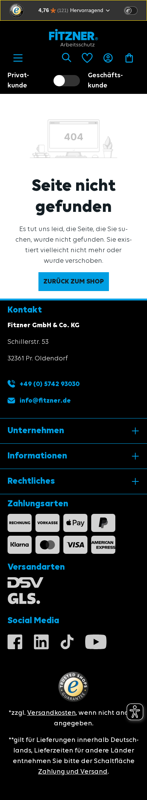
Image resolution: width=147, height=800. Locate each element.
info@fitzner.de (45, 400)
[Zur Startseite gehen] (73, 38)
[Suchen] (66, 58)
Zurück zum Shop (73, 281)
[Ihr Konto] (108, 58)
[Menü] (18, 58)
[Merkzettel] (87, 58)
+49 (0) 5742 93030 (49, 384)
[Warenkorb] (129, 58)
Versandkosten (51, 713)
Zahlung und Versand (72, 771)
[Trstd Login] (135, 10)
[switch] (131, 10)
